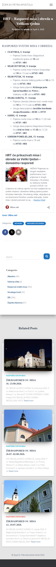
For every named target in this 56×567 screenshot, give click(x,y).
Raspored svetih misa (35, 223)
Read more (28, 401)
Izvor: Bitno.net (9, 215)
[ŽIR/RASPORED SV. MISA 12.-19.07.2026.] (28, 496)
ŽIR (8, 297)
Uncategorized (14, 292)
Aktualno (18, 223)
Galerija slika (13, 282)
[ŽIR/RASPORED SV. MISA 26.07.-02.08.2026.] (28, 425)
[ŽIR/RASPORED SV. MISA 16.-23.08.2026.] (28, 355)
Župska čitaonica (14, 303)
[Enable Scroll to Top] (50, 561)
